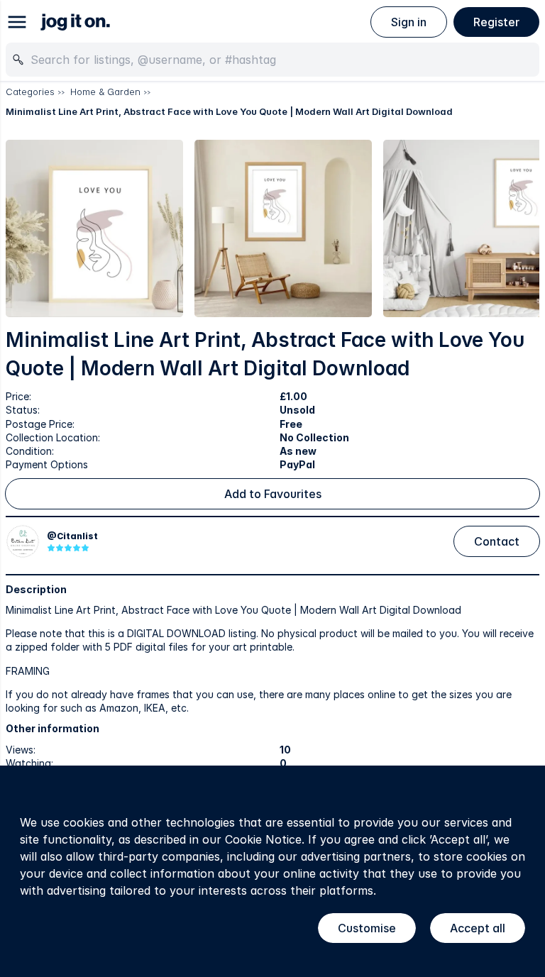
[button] (94, 228)
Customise (367, 928)
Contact (496, 541)
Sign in (408, 22)
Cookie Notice (263, 839)
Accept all (477, 928)
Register (496, 22)
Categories (30, 91)
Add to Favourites (272, 494)
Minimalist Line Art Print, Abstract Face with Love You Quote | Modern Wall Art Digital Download (229, 111)
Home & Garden (105, 91)
